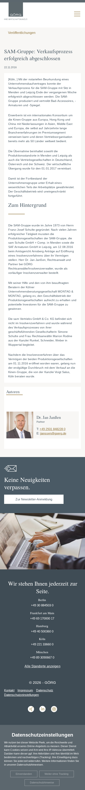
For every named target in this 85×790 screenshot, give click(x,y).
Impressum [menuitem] (25, 690)
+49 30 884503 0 (42, 605)
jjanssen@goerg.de (53, 433)
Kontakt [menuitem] (9, 690)
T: (38, 429)
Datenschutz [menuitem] (44, 690)
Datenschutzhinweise (42, 782)
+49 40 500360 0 (42, 631)
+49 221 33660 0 (42, 644)
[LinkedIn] (42, 715)
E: (38, 433)
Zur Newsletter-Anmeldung (33, 499)
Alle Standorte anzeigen (42, 666)
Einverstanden (24, 774)
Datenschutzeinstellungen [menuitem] (21, 695)
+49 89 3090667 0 (42, 657)
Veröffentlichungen (21, 33)
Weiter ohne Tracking (56, 774)
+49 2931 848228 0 (52, 429)
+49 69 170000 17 (42, 618)
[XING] (31, 715)
